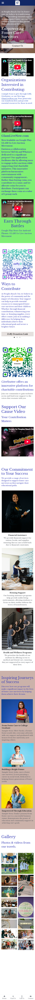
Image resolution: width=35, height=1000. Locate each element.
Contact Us (17, 46)
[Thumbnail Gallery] (9, 858)
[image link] (17, 2)
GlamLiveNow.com (9, 99)
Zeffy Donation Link (17, 334)
